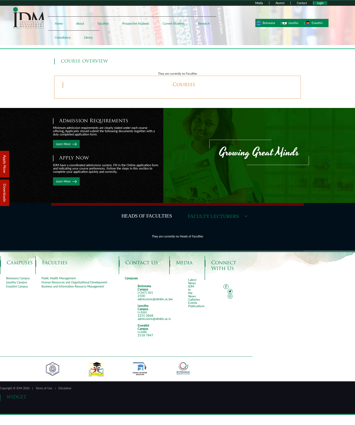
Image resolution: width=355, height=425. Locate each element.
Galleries (194, 299)
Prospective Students (135, 23)
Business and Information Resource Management (72, 286)
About (80, 23)
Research (204, 23)
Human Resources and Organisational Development (74, 282)
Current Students (173, 23)
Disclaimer (64, 388)
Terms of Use (44, 388)
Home (59, 23)
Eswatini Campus (17, 286)
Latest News (192, 281)
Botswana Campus (18, 278)
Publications (196, 306)
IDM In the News (192, 291)
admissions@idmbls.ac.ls (154, 319)
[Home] (28, 17)
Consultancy (62, 37)
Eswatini (317, 23)
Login (320, 3)
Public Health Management (58, 278)
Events (192, 303)
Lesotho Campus (16, 282)
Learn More (63, 144)
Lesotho (293, 23)
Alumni (279, 3)
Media (259, 3)
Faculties (103, 23)
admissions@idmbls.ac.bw (155, 299)
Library (88, 37)
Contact (302, 3)
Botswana (269, 23)
